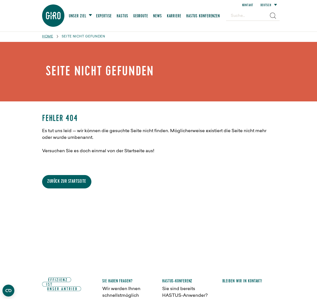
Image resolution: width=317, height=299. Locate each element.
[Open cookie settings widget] (8, 291)
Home (47, 36)
